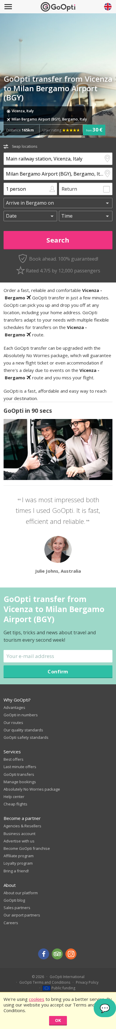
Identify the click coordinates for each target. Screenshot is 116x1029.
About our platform (21, 892)
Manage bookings (20, 781)
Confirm (58, 671)
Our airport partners (22, 915)
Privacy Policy (87, 982)
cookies (36, 999)
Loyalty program (18, 863)
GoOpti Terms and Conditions (44, 982)
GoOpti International (67, 976)
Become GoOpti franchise (27, 848)
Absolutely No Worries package (32, 789)
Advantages (14, 707)
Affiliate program (19, 855)
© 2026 (38, 976)
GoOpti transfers (19, 774)
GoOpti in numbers (21, 714)
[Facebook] (43, 953)
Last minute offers (20, 766)
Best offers (13, 759)
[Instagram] (70, 953)
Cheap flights (15, 804)
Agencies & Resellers (22, 826)
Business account (19, 833)
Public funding (63, 988)
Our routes (13, 722)
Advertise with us (19, 841)
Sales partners (17, 907)
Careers (11, 922)
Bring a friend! (16, 871)
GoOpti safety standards (26, 737)
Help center (14, 796)
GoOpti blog (14, 900)
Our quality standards (23, 730)
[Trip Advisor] (57, 953)
